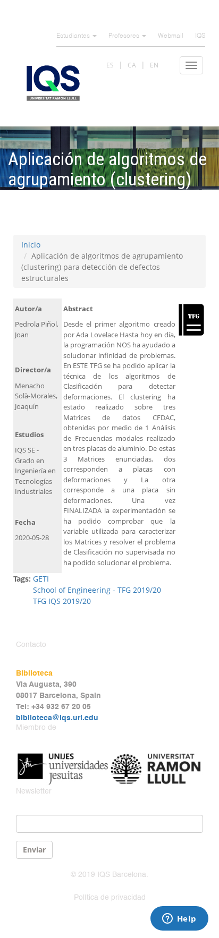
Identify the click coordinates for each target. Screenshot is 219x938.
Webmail (170, 36)
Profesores (124, 36)
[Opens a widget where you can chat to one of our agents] (179, 919)
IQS (200, 36)
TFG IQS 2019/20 (62, 601)
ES (110, 65)
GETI (41, 579)
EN (154, 65)
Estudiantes (73, 36)
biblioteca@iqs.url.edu (57, 718)
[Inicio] (53, 83)
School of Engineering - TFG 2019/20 (97, 590)
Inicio (30, 245)
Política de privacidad (110, 897)
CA (132, 65)
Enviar (34, 850)
